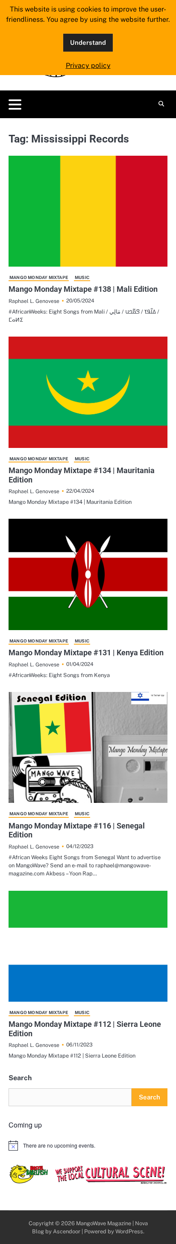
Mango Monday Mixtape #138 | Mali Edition (83, 289)
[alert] (88, 1145)
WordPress (129, 1231)
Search (20, 1078)
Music (82, 277)
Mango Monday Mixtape (38, 277)
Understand (88, 42)
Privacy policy (88, 65)
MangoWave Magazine (103, 1223)
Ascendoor (66, 1231)
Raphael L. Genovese (34, 301)
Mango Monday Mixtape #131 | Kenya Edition (86, 652)
